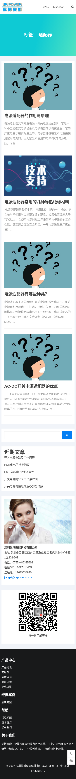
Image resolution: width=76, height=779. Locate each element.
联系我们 (6, 727)
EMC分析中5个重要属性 (19, 472)
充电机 (5, 672)
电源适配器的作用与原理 (26, 115)
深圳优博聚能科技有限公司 (31, 765)
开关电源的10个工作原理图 (21, 479)
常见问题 (6, 717)
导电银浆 (6, 686)
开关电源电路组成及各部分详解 (23, 486)
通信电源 (6, 677)
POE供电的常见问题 (17, 464)
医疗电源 (6, 682)
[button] (67, 8)
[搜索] (67, 435)
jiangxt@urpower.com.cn (19, 577)
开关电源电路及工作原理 (19, 457)
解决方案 (6, 702)
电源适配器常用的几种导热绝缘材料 (36, 202)
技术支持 (6, 722)
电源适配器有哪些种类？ (26, 294)
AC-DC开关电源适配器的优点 (31, 386)
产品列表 (6, 667)
